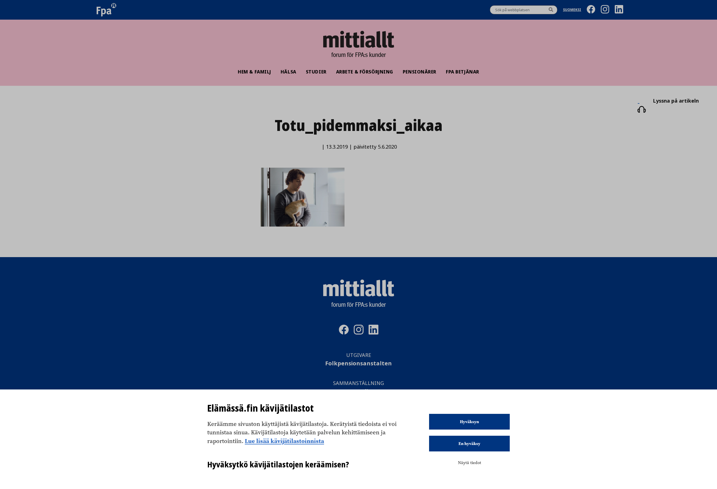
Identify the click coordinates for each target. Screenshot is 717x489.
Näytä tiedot (469, 462)
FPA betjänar (462, 71)
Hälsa (288, 71)
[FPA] (106, 10)
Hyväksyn (469, 422)
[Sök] (551, 10)
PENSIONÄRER (419, 71)
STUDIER (316, 71)
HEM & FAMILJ (254, 71)
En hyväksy (469, 443)
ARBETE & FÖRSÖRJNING (364, 71)
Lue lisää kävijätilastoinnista (284, 441)
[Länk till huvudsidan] (358, 39)
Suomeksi (572, 10)
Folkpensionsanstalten (358, 363)
